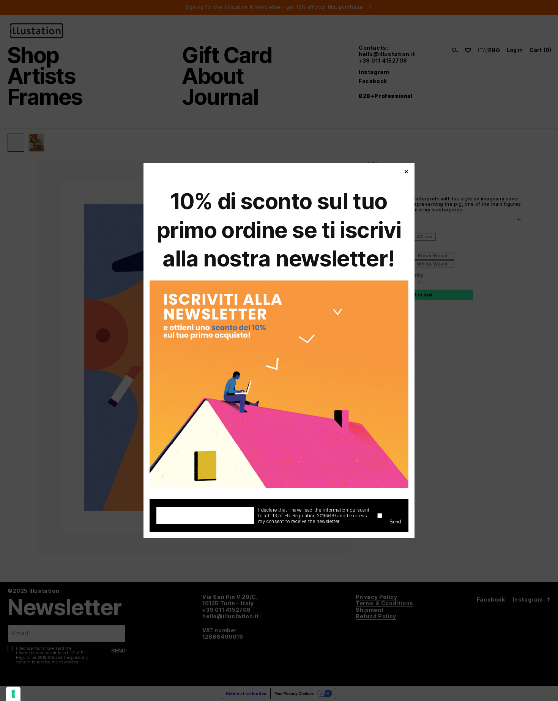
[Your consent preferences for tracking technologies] (13, 694)
